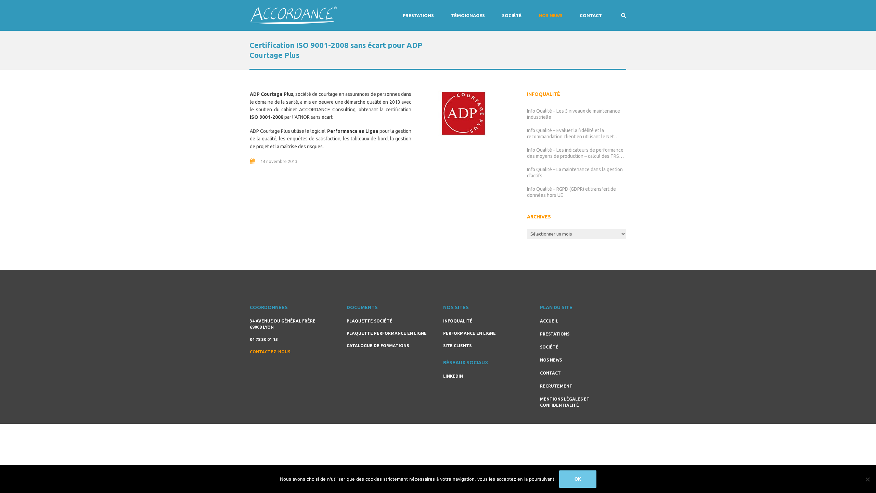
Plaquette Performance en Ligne (387, 333)
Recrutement (556, 386)
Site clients (457, 345)
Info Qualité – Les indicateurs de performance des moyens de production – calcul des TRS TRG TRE (575, 153)
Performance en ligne (469, 333)
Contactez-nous (270, 352)
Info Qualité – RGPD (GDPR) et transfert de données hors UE (571, 192)
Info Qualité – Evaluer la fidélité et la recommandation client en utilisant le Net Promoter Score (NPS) (570, 134)
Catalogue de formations (378, 345)
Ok (578, 479)
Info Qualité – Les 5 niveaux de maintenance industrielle (573, 114)
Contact (591, 15)
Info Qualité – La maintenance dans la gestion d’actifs (575, 172)
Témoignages (468, 15)
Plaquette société (369, 321)
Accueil (549, 321)
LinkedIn (453, 376)
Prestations (418, 15)
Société (511, 15)
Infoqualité (458, 321)
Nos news (551, 15)
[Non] (867, 479)
